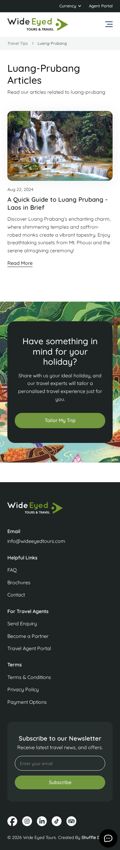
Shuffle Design (96, 837)
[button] (70, 6)
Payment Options (27, 702)
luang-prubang (52, 43)
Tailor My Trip (60, 420)
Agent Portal (101, 5)
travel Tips (17, 43)
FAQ (12, 570)
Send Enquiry (22, 623)
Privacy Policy (23, 689)
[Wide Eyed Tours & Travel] (60, 511)
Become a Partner (28, 636)
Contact (16, 595)
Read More (20, 263)
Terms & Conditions (29, 677)
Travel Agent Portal (29, 648)
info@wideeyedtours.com (36, 541)
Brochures (18, 582)
